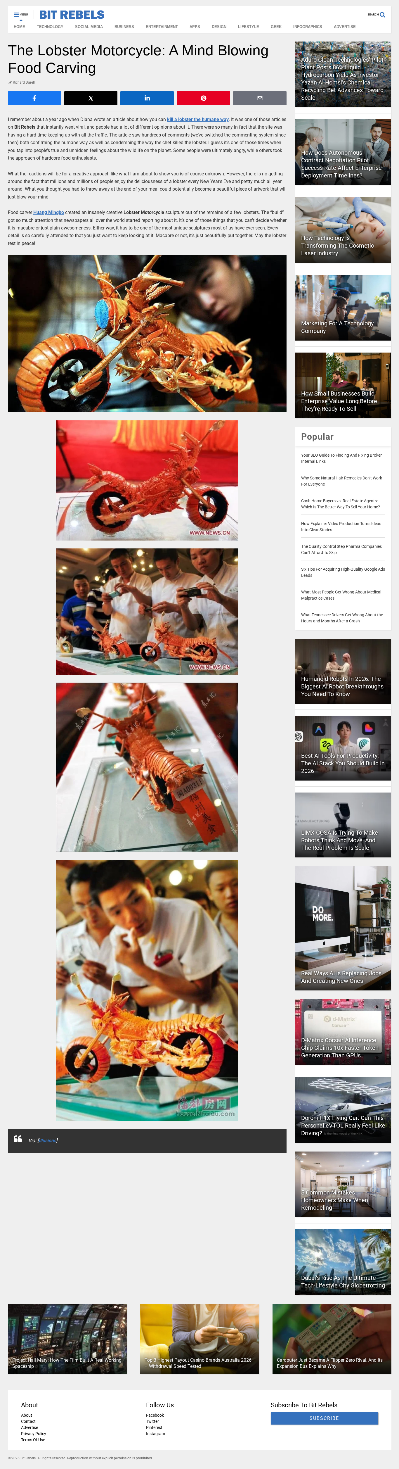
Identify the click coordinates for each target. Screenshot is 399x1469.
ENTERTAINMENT (162, 27)
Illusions (47, 1140)
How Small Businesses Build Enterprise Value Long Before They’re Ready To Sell (339, 401)
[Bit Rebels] (69, 16)
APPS (195, 27)
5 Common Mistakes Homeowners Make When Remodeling (334, 1200)
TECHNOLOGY (50, 27)
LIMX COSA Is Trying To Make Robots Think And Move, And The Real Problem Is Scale (339, 840)
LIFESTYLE (248, 27)
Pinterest (154, 1427)
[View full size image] (147, 333)
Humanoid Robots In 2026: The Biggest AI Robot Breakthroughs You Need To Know (342, 686)
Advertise (29, 1427)
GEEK (276, 27)
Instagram (155, 1433)
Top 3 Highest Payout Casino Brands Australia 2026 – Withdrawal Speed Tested (198, 1363)
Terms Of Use (33, 1439)
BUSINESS (124, 27)
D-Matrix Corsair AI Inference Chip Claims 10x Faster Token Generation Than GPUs (340, 1048)
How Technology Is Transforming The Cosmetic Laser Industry (337, 245)
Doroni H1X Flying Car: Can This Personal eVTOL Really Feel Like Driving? (343, 1125)
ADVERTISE (345, 27)
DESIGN (219, 27)
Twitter (152, 1421)
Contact (28, 1421)
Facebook (155, 1415)
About (26, 1415)
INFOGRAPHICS (307, 27)
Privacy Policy (33, 1433)
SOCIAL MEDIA (89, 27)
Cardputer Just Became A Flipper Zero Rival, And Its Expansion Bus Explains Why (329, 1363)
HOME (19, 27)
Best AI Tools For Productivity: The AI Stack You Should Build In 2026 (343, 763)
